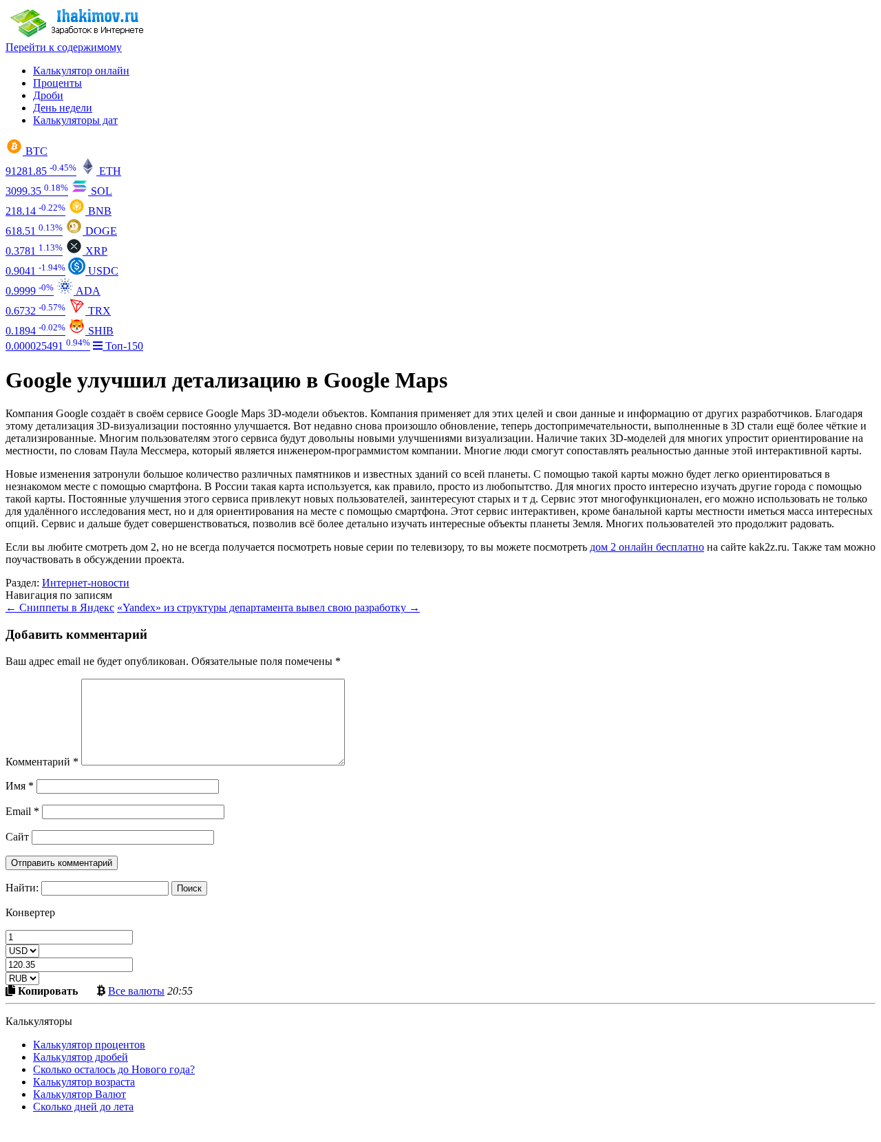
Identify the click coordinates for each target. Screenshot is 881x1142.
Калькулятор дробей (80, 1057)
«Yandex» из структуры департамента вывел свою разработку (268, 607)
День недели (62, 108)
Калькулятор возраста (84, 1082)
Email (22, 811)
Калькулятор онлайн (81, 70)
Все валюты (136, 990)
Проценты (57, 83)
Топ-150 (123, 346)
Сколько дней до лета (83, 1106)
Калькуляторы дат (75, 120)
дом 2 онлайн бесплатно (647, 547)
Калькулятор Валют (79, 1094)
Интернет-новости (85, 583)
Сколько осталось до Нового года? (114, 1069)
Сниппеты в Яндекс (60, 607)
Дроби (48, 95)
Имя (20, 786)
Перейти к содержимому (64, 47)
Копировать (46, 990)
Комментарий (42, 762)
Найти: (22, 887)
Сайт (17, 837)
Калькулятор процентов (89, 1044)
